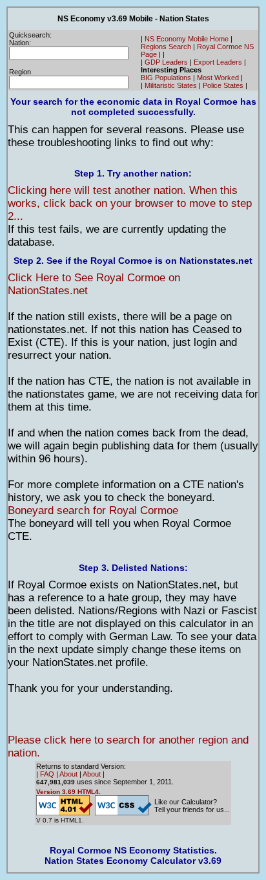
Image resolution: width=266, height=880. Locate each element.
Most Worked (218, 77)
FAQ (47, 774)
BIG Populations (166, 77)
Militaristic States (171, 85)
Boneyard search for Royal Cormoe (93, 510)
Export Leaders (218, 62)
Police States (223, 85)
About (68, 774)
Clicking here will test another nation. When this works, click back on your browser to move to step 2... (130, 203)
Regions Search (166, 46)
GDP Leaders (166, 62)
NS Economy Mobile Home (187, 39)
